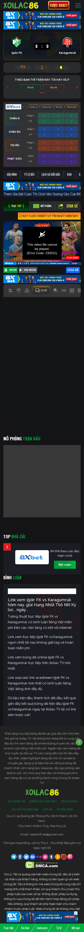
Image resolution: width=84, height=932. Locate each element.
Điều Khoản (69, 801)
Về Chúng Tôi (16, 801)
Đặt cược (64, 564)
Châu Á (34, 107)
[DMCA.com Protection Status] (42, 864)
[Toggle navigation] (78, 5)
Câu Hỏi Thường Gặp (25, 809)
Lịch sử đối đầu (51, 174)
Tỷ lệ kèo (29, 174)
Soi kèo (25, 928)
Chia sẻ (72, 206)
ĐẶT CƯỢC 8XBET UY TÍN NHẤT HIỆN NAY (50, 216)
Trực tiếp (8, 928)
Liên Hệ (48, 809)
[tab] (16, 206)
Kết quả (76, 928)
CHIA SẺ (73, 270)
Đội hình (12, 174)
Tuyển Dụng (65, 809)
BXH (69, 174)
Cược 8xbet (59, 5)
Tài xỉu (59, 107)
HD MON (30, 270)
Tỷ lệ (58, 928)
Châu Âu (47, 107)
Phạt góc (72, 107)
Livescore (42, 928)
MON (13, 270)
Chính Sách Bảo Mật (43, 801)
